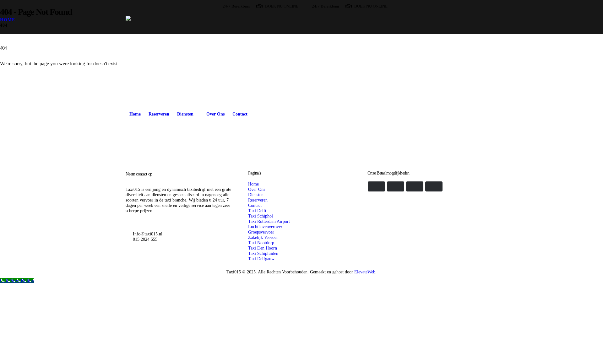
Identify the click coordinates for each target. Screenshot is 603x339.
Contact (239, 114)
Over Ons (215, 114)
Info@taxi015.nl (147, 233)
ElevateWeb (364, 271)
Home (135, 114)
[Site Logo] (201, 59)
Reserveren (159, 114)
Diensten (185, 114)
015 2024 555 (145, 239)
